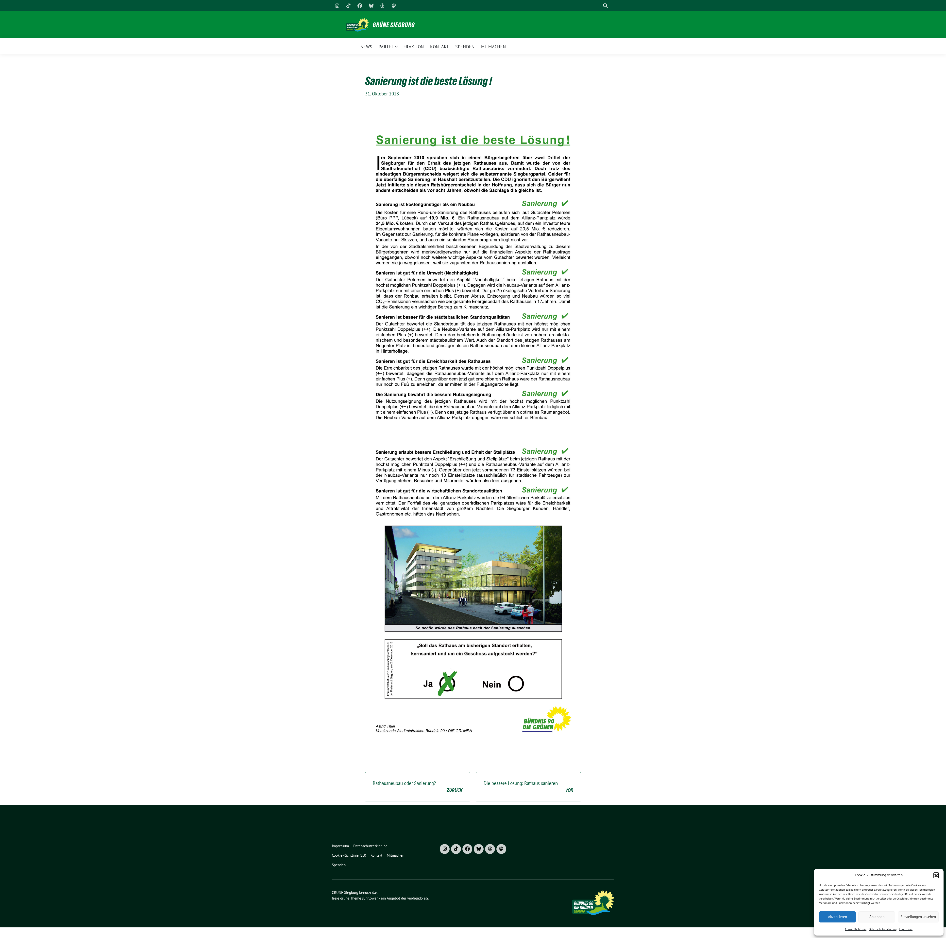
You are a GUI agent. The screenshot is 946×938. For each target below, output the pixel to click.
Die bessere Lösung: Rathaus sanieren (528, 786)
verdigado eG (417, 898)
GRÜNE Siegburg (394, 25)
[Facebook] (360, 6)
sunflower (370, 898)
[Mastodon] (394, 6)
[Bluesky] (371, 6)
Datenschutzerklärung (882, 929)
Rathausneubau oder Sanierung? (417, 786)
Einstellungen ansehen (918, 916)
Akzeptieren (837, 916)
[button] (936, 875)
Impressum (905, 929)
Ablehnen (876, 916)
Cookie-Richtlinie (855, 929)
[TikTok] (348, 6)
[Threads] (382, 6)
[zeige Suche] (605, 5)
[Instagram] (337, 6)
